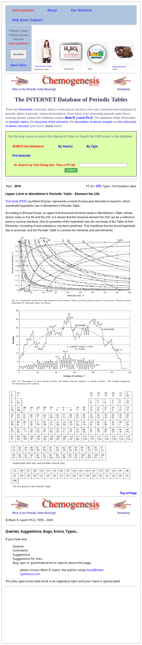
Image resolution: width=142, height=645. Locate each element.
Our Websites (81, 10)
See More (18, 54)
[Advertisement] (71, 614)
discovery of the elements (51, 121)
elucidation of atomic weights (93, 121)
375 (98, 186)
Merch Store (18, 65)
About (52, 10)
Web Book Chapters (27, 20)
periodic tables (19, 121)
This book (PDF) (16, 201)
